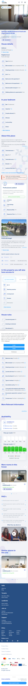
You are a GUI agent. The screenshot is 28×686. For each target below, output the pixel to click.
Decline (14, 348)
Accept (14, 345)
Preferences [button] (7, 341)
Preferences (14, 351)
